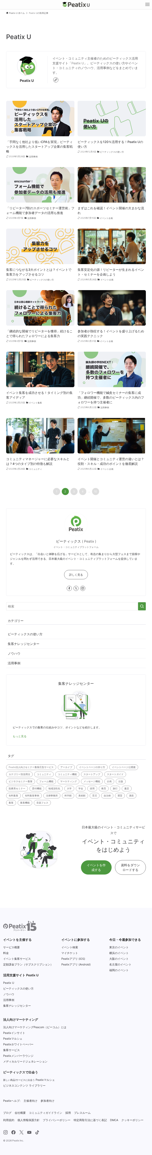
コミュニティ (44, 774)
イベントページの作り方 (92, 767)
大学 (69, 788)
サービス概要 (11, 947)
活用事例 (14, 663)
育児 (94, 795)
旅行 (115, 788)
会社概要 (20, 1112)
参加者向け (47, 1100)
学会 (80, 788)
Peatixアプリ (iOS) (73, 958)
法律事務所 (52, 795)
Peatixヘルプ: (11, 1100)
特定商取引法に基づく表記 (90, 1120)
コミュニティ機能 (67, 774)
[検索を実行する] (142, 606)
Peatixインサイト (14, 1032)
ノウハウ (14, 653)
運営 (120, 795)
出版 (120, 781)
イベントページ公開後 (124, 767)
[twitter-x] (76, 588)
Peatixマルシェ (12, 1038)
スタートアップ (92, 774)
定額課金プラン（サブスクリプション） (28, 964)
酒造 (131, 795)
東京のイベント (119, 947)
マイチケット (69, 953)
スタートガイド (115, 774)
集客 (11, 802)
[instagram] (82, 588)
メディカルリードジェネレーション (25, 1061)
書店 (126, 788)
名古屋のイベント (120, 964)
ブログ (7, 1112)
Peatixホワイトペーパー (18, 1044)
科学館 (68, 795)
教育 (103, 788)
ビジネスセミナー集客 (20, 781)
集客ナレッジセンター (23, 644)
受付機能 (37, 788)
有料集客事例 (32, 795)
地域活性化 (54, 788)
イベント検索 (69, 947)
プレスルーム (82, 1112)
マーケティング (68, 781)
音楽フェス (42, 802)
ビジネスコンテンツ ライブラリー (24, 1085)
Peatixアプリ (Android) (76, 964)
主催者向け (30, 1100)
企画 (109, 781)
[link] (55, 79)
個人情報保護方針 (28, 1120)
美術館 (82, 795)
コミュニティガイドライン (45, 1112)
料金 (6, 953)
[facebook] (69, 588)
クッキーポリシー (132, 1120)
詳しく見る (76, 574)
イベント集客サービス (17, 958)
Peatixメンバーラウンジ (18, 1055)
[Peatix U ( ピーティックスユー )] (76, 4)
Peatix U (8, 982)
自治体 (107, 795)
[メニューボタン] (147, 4)
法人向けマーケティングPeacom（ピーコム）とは (34, 1027)
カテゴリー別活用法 (19, 774)
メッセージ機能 (92, 781)
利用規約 (8, 1120)
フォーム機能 (46, 781)
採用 (92, 788)
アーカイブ (66, 767)
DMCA (114, 1120)
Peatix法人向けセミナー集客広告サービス (31, 767)
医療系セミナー (17, 788)
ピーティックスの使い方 (25, 634)
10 (95, 491)
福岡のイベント (119, 970)
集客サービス (11, 1050)
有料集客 (13, 795)
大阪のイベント (119, 958)
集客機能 (25, 802)
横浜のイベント (119, 953)
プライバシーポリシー (56, 1120)
